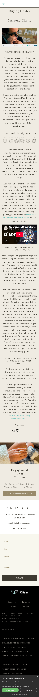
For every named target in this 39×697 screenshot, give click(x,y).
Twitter (13, 606)
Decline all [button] (28, 690)
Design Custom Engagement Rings (18, 655)
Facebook (12, 602)
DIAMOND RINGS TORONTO (13, 673)
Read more (27, 686)
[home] (8, 4)
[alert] (19, 686)
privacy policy (9, 629)
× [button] (37, 677)
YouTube (25, 606)
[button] (33, 3)
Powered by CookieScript (19, 694)
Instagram (26, 602)
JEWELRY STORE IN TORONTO (14, 669)
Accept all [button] (10, 690)
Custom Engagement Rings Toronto (18, 639)
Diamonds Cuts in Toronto (14, 665)
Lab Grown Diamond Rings (14, 647)
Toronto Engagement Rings (15, 651)
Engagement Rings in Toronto (16, 643)
